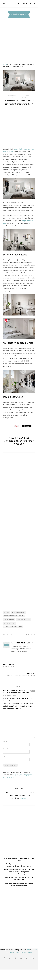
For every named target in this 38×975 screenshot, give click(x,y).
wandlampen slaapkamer (13, 627)
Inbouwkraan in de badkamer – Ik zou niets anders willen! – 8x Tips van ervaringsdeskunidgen (19, 872)
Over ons (34, 950)
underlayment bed (23, 619)
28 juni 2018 (7, 634)
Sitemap (16, 952)
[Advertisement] (19, 41)
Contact (9, 952)
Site (4, 756)
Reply (32, 690)
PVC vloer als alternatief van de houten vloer (20, 676)
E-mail (5, 749)
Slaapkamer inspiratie (19, 97)
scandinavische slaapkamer (14, 616)
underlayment (9, 619)
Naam (5, 741)
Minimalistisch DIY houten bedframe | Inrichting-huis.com (16, 692)
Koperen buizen (9, 667)
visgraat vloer (9, 623)
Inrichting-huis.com (25, 643)
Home (5, 64)
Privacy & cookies (26, 952)
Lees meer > (24, 798)
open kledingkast (18, 612)
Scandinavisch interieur (18, 95)
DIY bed (6, 612)
